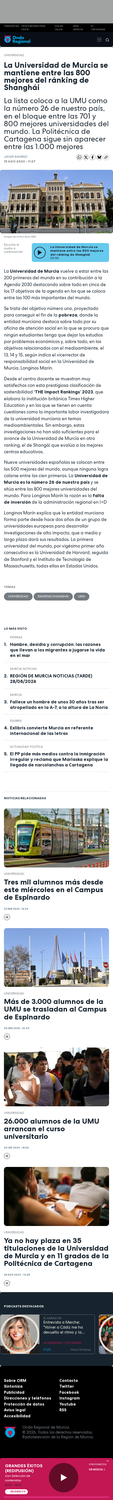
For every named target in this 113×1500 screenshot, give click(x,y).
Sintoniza (13, 1386)
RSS (62, 1409)
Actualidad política (26, 747)
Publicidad (14, 1392)
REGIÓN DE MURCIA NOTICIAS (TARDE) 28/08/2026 (51, 678)
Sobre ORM (15, 1380)
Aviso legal (14, 1409)
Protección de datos (24, 1404)
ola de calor (59, 28)
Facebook (69, 1392)
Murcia (16, 695)
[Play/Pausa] (64, 1478)
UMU (81, 596)
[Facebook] (93, 157)
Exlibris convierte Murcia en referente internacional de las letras (51, 730)
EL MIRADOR (52, 1318)
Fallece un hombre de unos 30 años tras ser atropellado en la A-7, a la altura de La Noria (59, 704)
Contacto (68, 1380)
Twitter (66, 1386)
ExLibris (16, 721)
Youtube (67, 1404)
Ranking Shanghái (53, 596)
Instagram (69, 1398)
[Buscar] (105, 39)
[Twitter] (86, 157)
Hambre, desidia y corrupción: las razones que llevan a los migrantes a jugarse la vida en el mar (57, 650)
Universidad (14, 55)
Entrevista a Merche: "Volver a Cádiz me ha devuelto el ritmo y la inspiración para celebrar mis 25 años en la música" (66, 1327)
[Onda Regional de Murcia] (17, 39)
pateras (16, 637)
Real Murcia (78, 28)
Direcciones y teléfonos (27, 1398)
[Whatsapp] (79, 157)
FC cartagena (98, 28)
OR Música (96, 1469)
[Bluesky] (99, 157)
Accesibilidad (17, 1415)
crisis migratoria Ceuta (33, 28)
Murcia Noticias (23, 669)
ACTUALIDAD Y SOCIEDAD (62, 1343)
